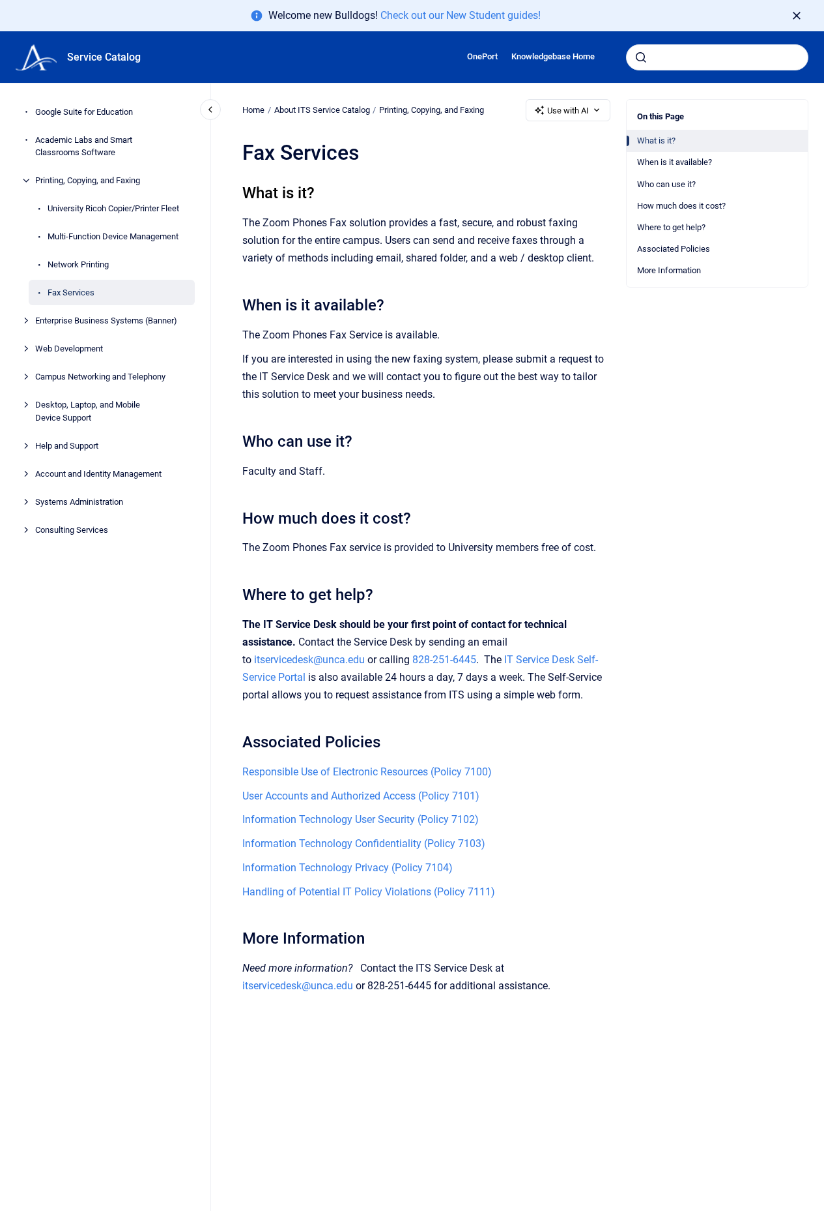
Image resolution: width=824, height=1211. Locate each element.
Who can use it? (666, 184)
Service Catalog (104, 57)
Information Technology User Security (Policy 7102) (360, 819)
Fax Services (71, 292)
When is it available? (674, 162)
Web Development (69, 348)
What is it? (656, 140)
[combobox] (717, 57)
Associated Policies (673, 249)
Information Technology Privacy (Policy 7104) (347, 867)
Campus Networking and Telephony (100, 376)
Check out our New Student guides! (460, 15)
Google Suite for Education (84, 112)
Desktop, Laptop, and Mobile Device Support (87, 411)
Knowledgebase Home (553, 56)
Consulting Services (71, 530)
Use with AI (568, 110)
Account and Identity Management (98, 474)
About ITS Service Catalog (322, 110)
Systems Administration (79, 502)
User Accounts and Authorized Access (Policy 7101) (360, 796)
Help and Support (66, 446)
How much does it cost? (681, 206)
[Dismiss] (796, 15)
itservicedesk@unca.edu (309, 659)
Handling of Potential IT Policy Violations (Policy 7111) (368, 892)
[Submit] (641, 57)
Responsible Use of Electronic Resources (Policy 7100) (367, 772)
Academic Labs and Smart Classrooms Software (83, 146)
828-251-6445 (444, 659)
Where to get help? (671, 227)
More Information (669, 270)
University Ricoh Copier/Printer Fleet (113, 208)
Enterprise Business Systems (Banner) (106, 320)
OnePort (482, 56)
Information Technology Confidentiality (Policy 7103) (363, 843)
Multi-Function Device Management (113, 236)
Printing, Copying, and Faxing (87, 180)
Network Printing (78, 264)
